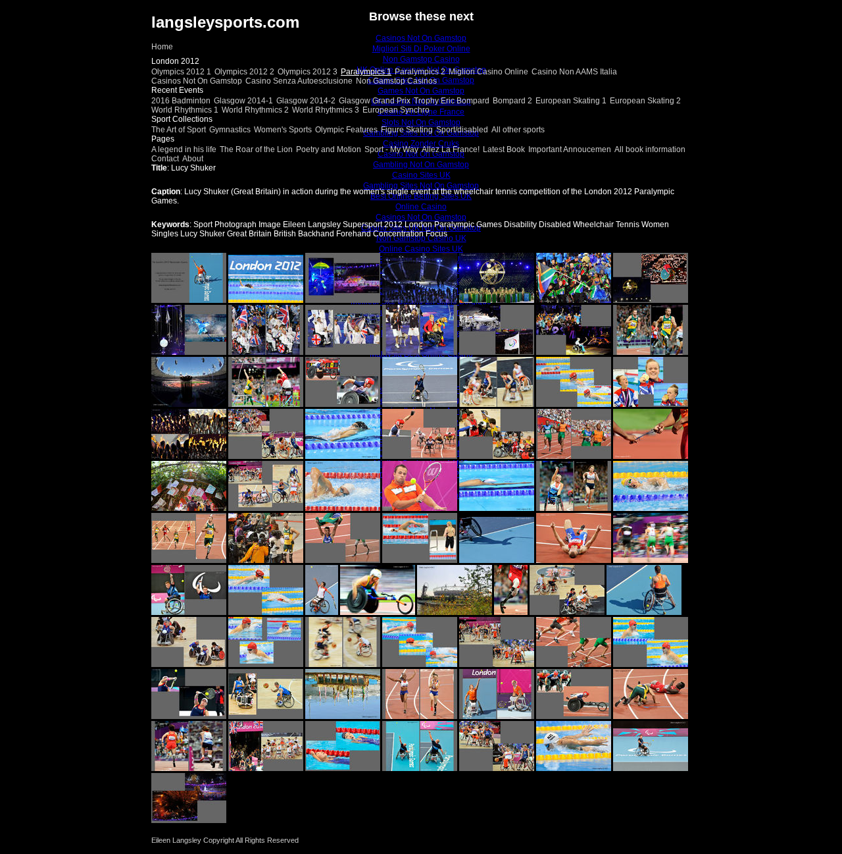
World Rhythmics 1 (184, 110)
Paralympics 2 (420, 71)
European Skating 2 (645, 100)
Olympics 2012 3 (307, 71)
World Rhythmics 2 (255, 110)
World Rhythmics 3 (325, 110)
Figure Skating (407, 129)
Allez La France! (451, 149)
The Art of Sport (178, 129)
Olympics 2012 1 (181, 71)
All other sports (518, 129)
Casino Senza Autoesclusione (299, 81)
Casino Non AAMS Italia (574, 71)
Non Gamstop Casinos (396, 81)
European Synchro (396, 110)
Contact (165, 158)
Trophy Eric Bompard (451, 100)
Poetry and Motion (328, 149)
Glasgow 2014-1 (243, 100)
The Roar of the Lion (256, 149)
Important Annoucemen (569, 149)
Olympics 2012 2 (244, 71)
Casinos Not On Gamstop (196, 81)
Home (162, 46)
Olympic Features (346, 129)
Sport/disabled (462, 129)
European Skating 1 (571, 100)
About (192, 158)
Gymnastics (230, 129)
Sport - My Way (391, 149)
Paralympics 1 (366, 71)
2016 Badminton (180, 100)
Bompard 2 (512, 100)
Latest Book (504, 149)
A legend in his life (183, 149)
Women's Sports (283, 129)
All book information (649, 149)
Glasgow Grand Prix (374, 100)
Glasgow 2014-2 (305, 100)
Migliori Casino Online (488, 71)
